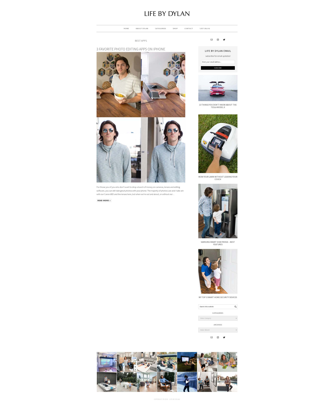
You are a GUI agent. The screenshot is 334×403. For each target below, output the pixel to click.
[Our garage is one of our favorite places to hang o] (107, 362)
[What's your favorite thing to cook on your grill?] (207, 362)
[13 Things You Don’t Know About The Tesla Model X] (217, 100)
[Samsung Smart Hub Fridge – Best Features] (217, 237)
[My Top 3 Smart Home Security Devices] (217, 292)
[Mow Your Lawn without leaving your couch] (217, 172)
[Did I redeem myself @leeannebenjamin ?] (187, 382)
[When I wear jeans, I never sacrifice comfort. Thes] (227, 382)
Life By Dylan (167, 11)
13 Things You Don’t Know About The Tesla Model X (218, 106)
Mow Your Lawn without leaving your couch (217, 178)
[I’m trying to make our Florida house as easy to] (127, 362)
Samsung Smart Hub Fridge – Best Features (218, 243)
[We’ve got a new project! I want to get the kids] (107, 382)
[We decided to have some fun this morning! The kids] (187, 362)
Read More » (104, 200)
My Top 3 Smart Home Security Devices (218, 297)
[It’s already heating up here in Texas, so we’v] (147, 362)
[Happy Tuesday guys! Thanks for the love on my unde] (167, 382)
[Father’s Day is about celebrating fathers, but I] (167, 362)
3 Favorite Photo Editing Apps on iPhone (131, 49)
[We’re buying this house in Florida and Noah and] (147, 382)
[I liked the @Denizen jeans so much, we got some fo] (207, 382)
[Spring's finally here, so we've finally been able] (127, 382)
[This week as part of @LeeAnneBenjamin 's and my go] (227, 362)
